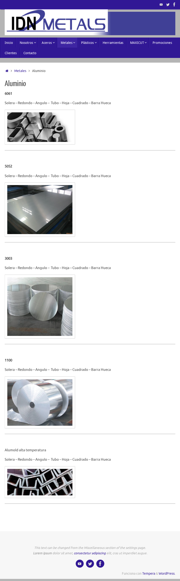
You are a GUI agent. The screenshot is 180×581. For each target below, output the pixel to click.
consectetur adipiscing (90, 553)
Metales (20, 71)
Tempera (148, 574)
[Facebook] (174, 4)
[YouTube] (161, 4)
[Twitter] (168, 4)
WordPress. (167, 574)
